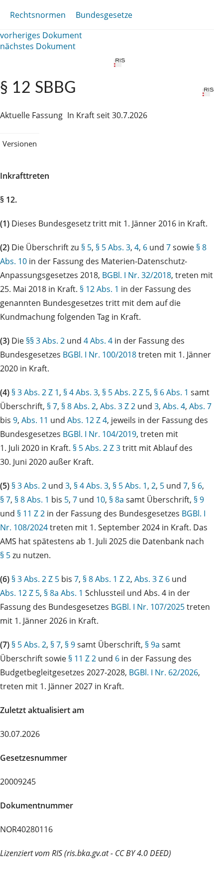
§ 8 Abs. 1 (31, 499)
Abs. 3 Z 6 (152, 579)
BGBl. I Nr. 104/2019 (99, 434)
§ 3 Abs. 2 (28, 485)
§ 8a (116, 499)
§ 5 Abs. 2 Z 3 (96, 447)
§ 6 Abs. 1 (171, 392)
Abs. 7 (200, 406)
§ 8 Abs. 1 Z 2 (106, 579)
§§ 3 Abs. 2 (45, 340)
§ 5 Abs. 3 (113, 247)
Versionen (19, 143)
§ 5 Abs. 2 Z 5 (126, 392)
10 (100, 499)
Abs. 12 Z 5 (20, 592)
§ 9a (152, 644)
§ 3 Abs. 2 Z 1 (35, 392)
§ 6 (197, 485)
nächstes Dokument (38, 46)
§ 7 (52, 406)
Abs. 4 (174, 406)
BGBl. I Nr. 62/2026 (163, 672)
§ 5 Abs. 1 (129, 485)
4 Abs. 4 (98, 340)
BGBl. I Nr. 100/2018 (99, 354)
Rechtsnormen (38, 14)
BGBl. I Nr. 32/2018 (136, 275)
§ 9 (199, 499)
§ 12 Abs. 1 (99, 289)
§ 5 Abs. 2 (28, 644)
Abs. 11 (34, 420)
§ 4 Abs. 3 (80, 392)
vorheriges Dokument (41, 35)
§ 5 (86, 247)
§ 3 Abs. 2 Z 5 (35, 579)
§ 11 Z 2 (31, 513)
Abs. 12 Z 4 (87, 420)
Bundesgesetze (104, 14)
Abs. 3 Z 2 (117, 406)
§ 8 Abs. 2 (78, 406)
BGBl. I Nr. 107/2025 (148, 606)
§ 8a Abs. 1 (63, 592)
